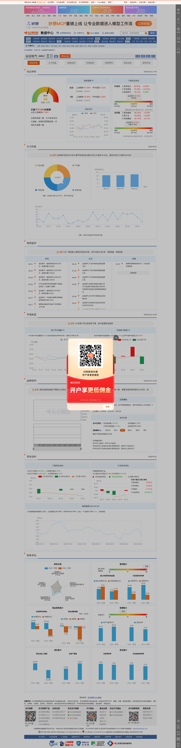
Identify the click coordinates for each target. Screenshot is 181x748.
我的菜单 (133, 2)
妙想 (92, 2)
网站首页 (28, 2)
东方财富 (50, 2)
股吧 (109, 2)
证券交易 (142, 2)
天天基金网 (60, 2)
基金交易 (151, 2)
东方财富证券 (71, 2)
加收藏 (33, 2)
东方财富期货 (83, 2)
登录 (125, 2)
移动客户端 (41, 2)
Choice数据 (101, 2)
